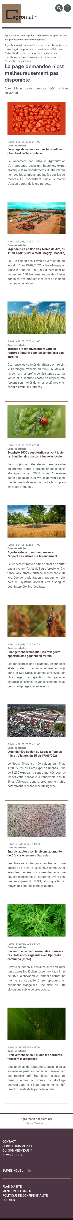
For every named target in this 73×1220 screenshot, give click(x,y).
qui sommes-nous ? (17, 1150)
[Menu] (67, 8)
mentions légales (16, 1191)
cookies (8, 1200)
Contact (9, 1141)
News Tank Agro (36, 1123)
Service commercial (18, 1146)
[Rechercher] (59, 8)
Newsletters (12, 1155)
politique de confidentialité (25, 1195)
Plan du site (12, 1186)
